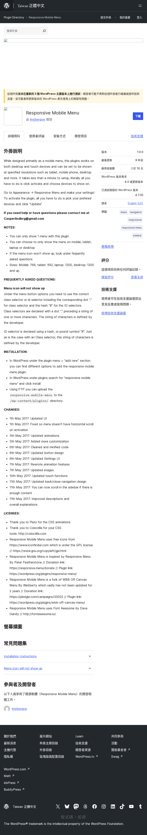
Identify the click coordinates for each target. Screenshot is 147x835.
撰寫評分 (107, 277)
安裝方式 (59, 136)
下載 (138, 116)
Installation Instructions (20, 656)
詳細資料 (14, 136)
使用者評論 (36, 136)
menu (124, 212)
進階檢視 (107, 246)
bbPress (11, 783)
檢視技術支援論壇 (113, 313)
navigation (136, 212)
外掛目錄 (46, 750)
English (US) (135, 203)
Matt (9, 776)
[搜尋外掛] (44, 31)
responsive (135, 219)
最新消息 (10, 743)
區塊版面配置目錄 (52, 756)
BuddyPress (14, 789)
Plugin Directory (14, 17)
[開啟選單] (141, 5)
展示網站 (46, 736)
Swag (117, 756)
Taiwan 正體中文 (24, 807)
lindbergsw (37, 119)
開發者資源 (83, 750)
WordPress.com (17, 769)
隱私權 (8, 756)
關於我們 (10, 736)
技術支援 (137, 136)
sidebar (137, 235)
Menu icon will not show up (23, 668)
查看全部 (137, 277)
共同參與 (117, 736)
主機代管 (10, 750)
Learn (79, 736)
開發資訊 (81, 136)
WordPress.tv (86, 756)
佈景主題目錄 (49, 743)
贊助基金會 (120, 750)
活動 (114, 743)
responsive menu (132, 227)
